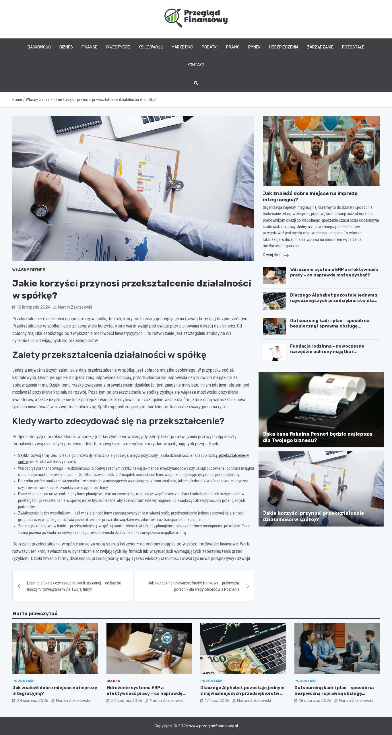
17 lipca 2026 (217, 700)
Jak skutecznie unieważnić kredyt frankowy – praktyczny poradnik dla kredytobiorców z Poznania (194, 586)
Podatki (210, 47)
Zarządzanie (320, 47)
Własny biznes (28, 270)
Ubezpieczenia (283, 47)
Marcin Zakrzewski (75, 307)
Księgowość (151, 47)
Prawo (233, 47)
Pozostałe (353, 47)
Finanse (89, 47)
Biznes (66, 47)
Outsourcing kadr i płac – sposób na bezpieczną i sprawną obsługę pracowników (329, 326)
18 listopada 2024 (34, 307)
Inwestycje (118, 47)
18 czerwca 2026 (315, 700)
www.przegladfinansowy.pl (213, 726)
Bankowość (39, 47)
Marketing (182, 47)
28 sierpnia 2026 (32, 700)
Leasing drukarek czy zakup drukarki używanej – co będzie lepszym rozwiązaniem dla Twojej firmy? (74, 586)
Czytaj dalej (272, 255)
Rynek (254, 47)
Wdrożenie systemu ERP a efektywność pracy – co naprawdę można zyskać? (334, 272)
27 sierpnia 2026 (126, 700)
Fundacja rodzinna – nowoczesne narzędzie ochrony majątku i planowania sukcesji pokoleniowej (328, 352)
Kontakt (196, 65)
